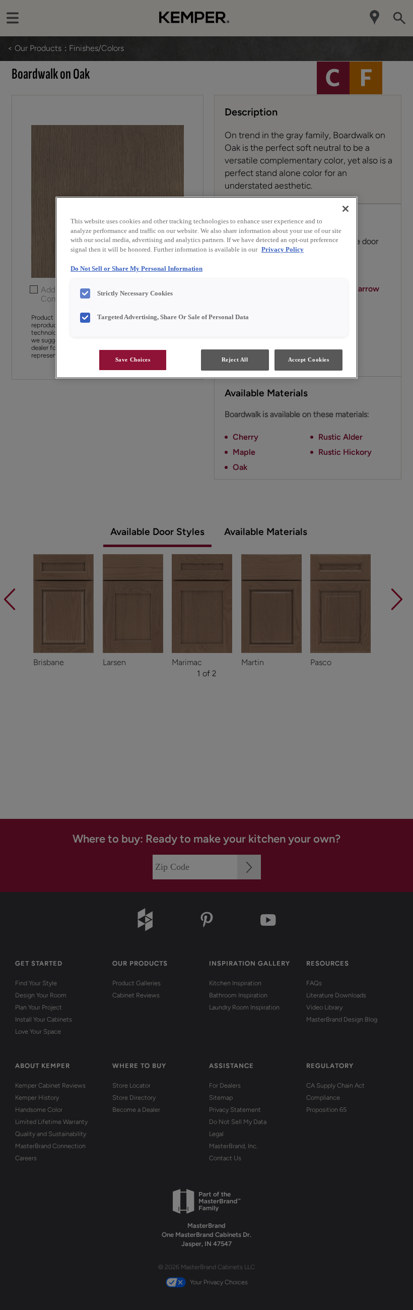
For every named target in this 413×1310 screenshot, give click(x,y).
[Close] (345, 209)
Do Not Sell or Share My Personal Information (136, 268)
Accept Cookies (308, 359)
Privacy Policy (282, 249)
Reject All (235, 359)
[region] (206, 288)
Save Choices (133, 359)
